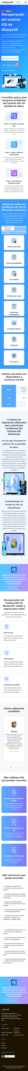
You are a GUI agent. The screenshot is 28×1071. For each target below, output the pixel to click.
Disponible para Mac (7, 70)
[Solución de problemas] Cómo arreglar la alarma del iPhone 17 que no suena (14, 903)
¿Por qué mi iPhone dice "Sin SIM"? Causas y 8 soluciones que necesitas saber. (14, 953)
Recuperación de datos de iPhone (14, 799)
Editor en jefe (4, 1035)
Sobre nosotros (5, 1028)
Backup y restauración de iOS (14, 829)
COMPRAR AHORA (11, 65)
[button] (10, 766)
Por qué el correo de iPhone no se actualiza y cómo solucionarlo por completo (13, 945)
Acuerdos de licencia (18, 1035)
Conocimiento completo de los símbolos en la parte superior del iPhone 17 (13, 888)
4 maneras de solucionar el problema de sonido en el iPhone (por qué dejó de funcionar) (14, 896)
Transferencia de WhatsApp (14, 856)
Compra (3, 1045)
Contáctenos (16, 1028)
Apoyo (3, 1043)
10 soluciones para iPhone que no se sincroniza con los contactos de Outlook (14, 931)
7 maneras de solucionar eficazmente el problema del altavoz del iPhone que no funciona (14, 961)
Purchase (14, 588)
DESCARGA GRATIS (11, 58)
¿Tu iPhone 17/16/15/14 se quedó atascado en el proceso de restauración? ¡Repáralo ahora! (13, 917)
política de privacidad (6, 1032)
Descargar (4, 1048)
